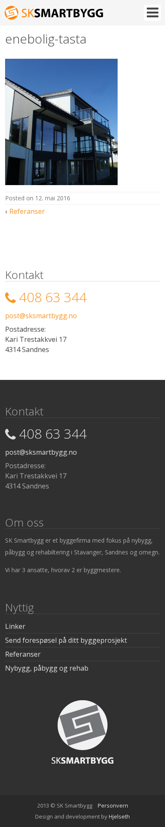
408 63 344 (53, 297)
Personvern (113, 805)
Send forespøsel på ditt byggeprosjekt (66, 640)
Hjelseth (119, 816)
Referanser (27, 211)
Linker (15, 626)
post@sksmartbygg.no (41, 315)
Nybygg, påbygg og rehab (46, 668)
